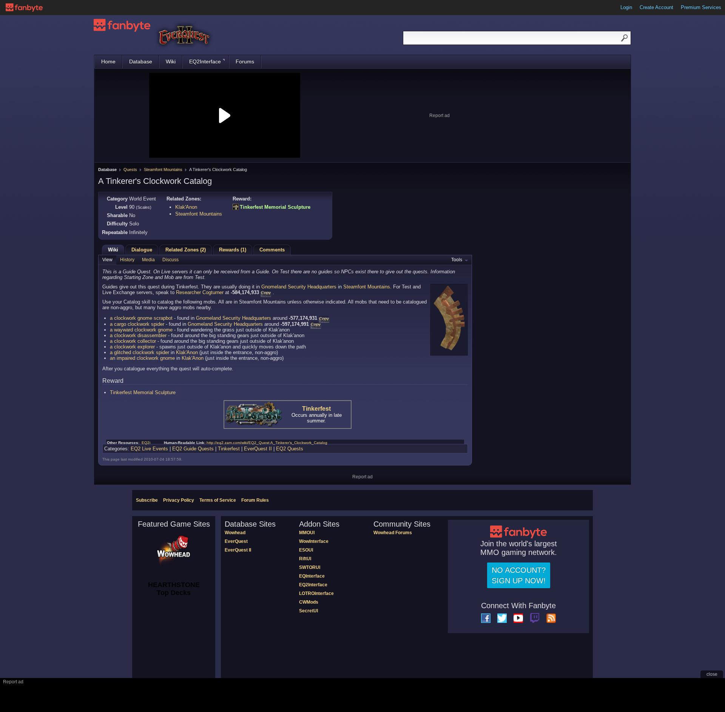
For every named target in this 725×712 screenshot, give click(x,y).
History (127, 259)
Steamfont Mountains (163, 169)
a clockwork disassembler (138, 335)
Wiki (171, 62)
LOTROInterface (316, 593)
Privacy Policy (178, 500)
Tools (456, 259)
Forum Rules (255, 500)
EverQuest (236, 541)
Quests (130, 169)
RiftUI (305, 558)
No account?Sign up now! (519, 575)
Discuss (170, 259)
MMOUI (307, 532)
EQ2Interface (205, 62)
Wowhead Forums (392, 532)
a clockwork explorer (132, 347)
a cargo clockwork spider (137, 324)
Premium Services (701, 7)
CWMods (308, 602)
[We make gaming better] (24, 7)
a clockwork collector (133, 341)
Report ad (439, 115)
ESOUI (306, 550)
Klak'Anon (186, 207)
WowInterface (314, 541)
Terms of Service (217, 500)
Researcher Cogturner (200, 292)
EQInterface (312, 576)
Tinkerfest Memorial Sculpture (275, 207)
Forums (245, 62)
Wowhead (235, 532)
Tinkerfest (316, 408)
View (107, 259)
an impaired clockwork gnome (142, 358)
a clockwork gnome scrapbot (141, 318)
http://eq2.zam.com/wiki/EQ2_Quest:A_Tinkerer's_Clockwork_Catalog (267, 443)
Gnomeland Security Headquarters (298, 287)
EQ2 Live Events (149, 449)
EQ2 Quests (289, 449)
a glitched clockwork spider (139, 352)
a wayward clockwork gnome (141, 330)
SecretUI (308, 610)
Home (108, 62)
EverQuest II (258, 449)
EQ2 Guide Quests (193, 449)
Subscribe (147, 500)
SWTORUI (309, 567)
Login (626, 7)
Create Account (656, 7)
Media (148, 259)
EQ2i (146, 443)
